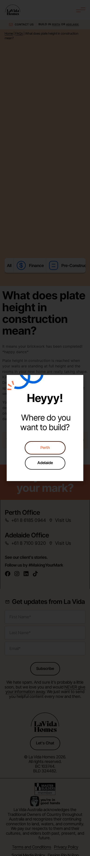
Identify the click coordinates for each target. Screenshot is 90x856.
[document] (45, 428)
